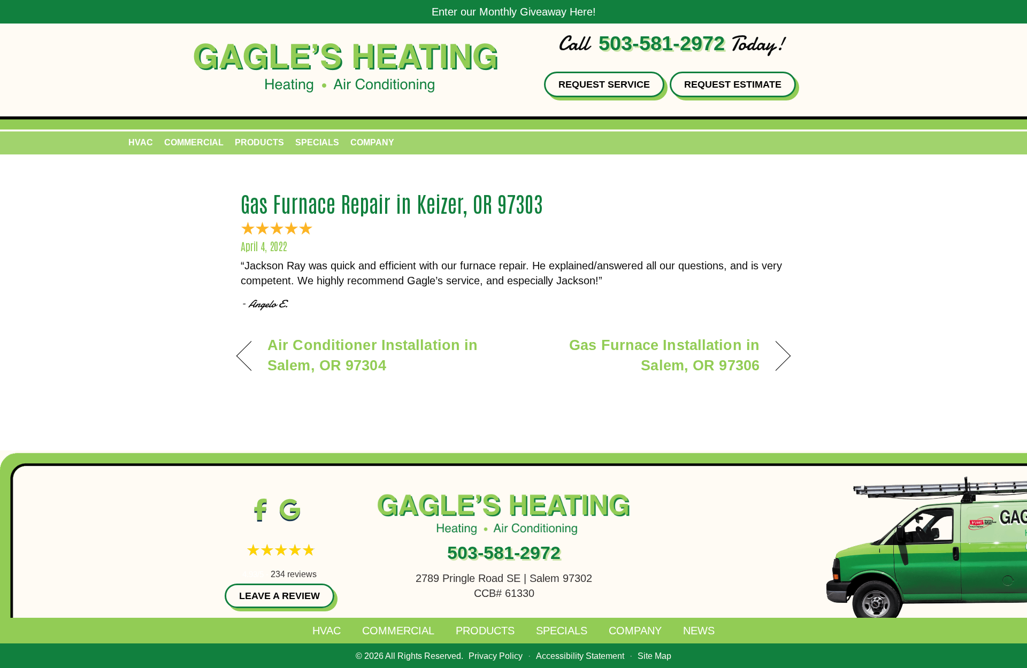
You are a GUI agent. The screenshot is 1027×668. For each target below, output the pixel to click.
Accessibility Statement (580, 656)
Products (259, 142)
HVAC (140, 142)
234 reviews (294, 574)
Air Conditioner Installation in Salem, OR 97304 (372, 355)
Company (372, 142)
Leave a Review (279, 596)
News (699, 630)
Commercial (194, 142)
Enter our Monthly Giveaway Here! (514, 12)
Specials (317, 142)
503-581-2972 (662, 43)
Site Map (654, 656)
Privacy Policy (496, 656)
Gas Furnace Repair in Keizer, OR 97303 (392, 203)
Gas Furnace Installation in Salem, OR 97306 (645, 355)
